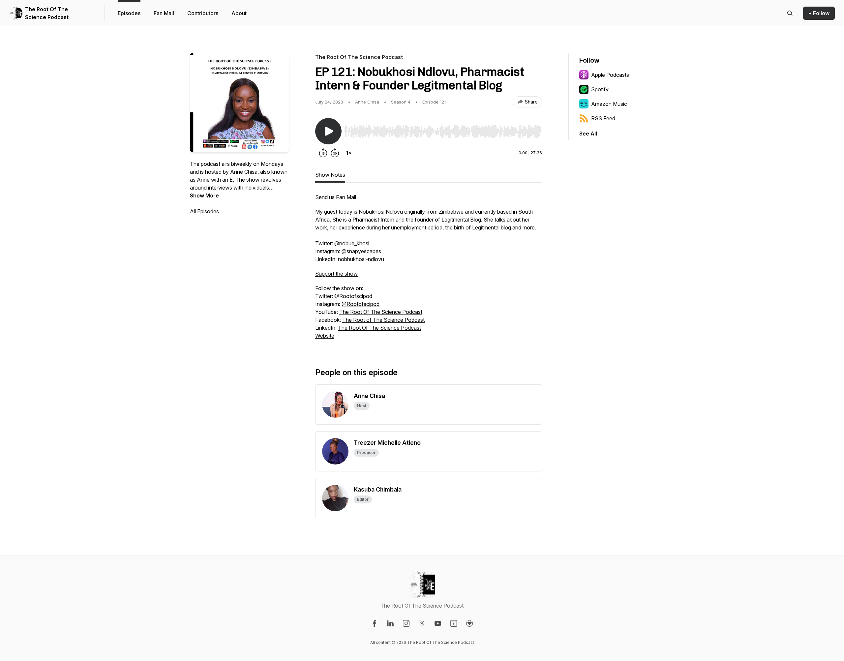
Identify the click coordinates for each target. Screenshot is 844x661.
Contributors (202, 13)
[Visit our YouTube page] (438, 623)
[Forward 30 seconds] (335, 153)
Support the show (336, 273)
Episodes (129, 13)
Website (324, 335)
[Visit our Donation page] (469, 623)
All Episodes (204, 211)
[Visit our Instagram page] (406, 623)
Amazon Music (609, 104)
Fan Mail (164, 13)
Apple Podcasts (610, 75)
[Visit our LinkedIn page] (390, 623)
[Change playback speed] (348, 153)
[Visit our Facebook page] (374, 623)
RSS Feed (603, 118)
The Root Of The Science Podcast (47, 13)
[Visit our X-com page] (422, 623)
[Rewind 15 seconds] (323, 153)
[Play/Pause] (328, 131)
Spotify (600, 89)
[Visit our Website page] (453, 623)
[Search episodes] (790, 13)
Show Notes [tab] (330, 174)
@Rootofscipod (353, 296)
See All (588, 133)
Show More (204, 195)
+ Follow (818, 13)
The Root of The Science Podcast (383, 319)
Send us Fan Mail (335, 197)
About (239, 13)
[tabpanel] (428, 269)
